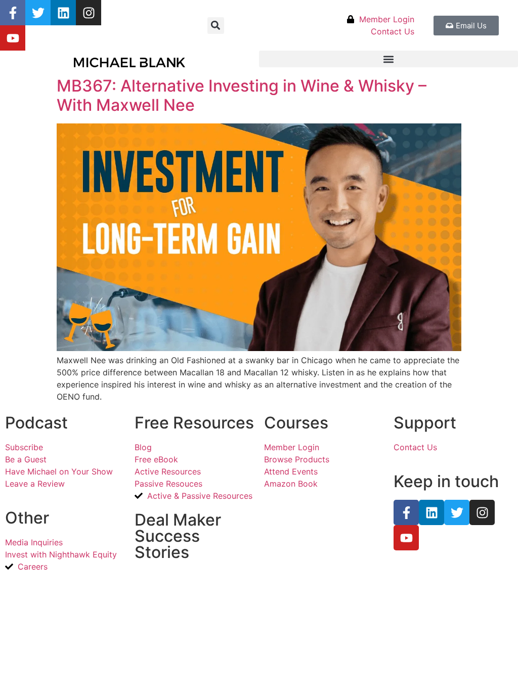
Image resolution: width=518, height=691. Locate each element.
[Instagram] (88, 12)
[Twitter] (38, 12)
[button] (215, 25)
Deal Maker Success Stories (178, 536)
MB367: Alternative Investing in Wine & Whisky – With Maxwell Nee (241, 95)
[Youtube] (12, 38)
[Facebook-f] (12, 12)
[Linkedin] (63, 12)
